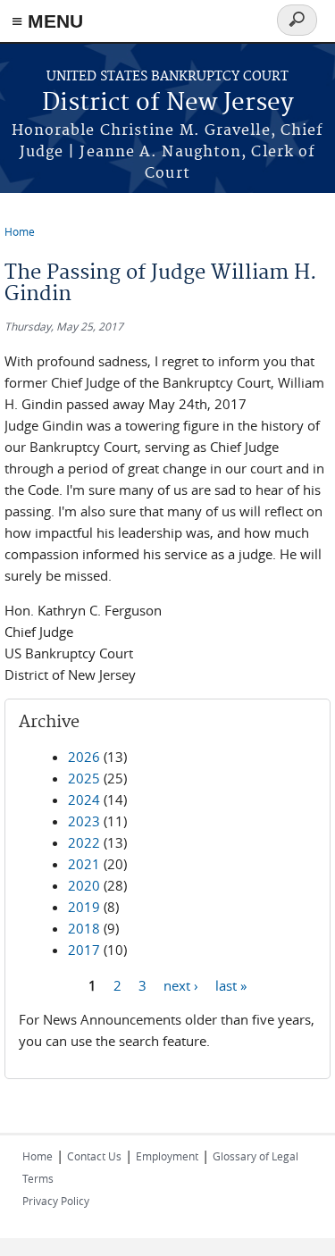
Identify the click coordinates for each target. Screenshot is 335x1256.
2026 (84, 757)
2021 (84, 864)
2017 (84, 950)
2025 (84, 778)
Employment (167, 1156)
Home (19, 231)
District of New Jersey (168, 103)
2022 (84, 842)
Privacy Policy (55, 1200)
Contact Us (94, 1156)
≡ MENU (47, 21)
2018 (84, 928)
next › (180, 984)
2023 (84, 821)
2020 (84, 885)
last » (231, 984)
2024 (84, 799)
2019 (84, 907)
